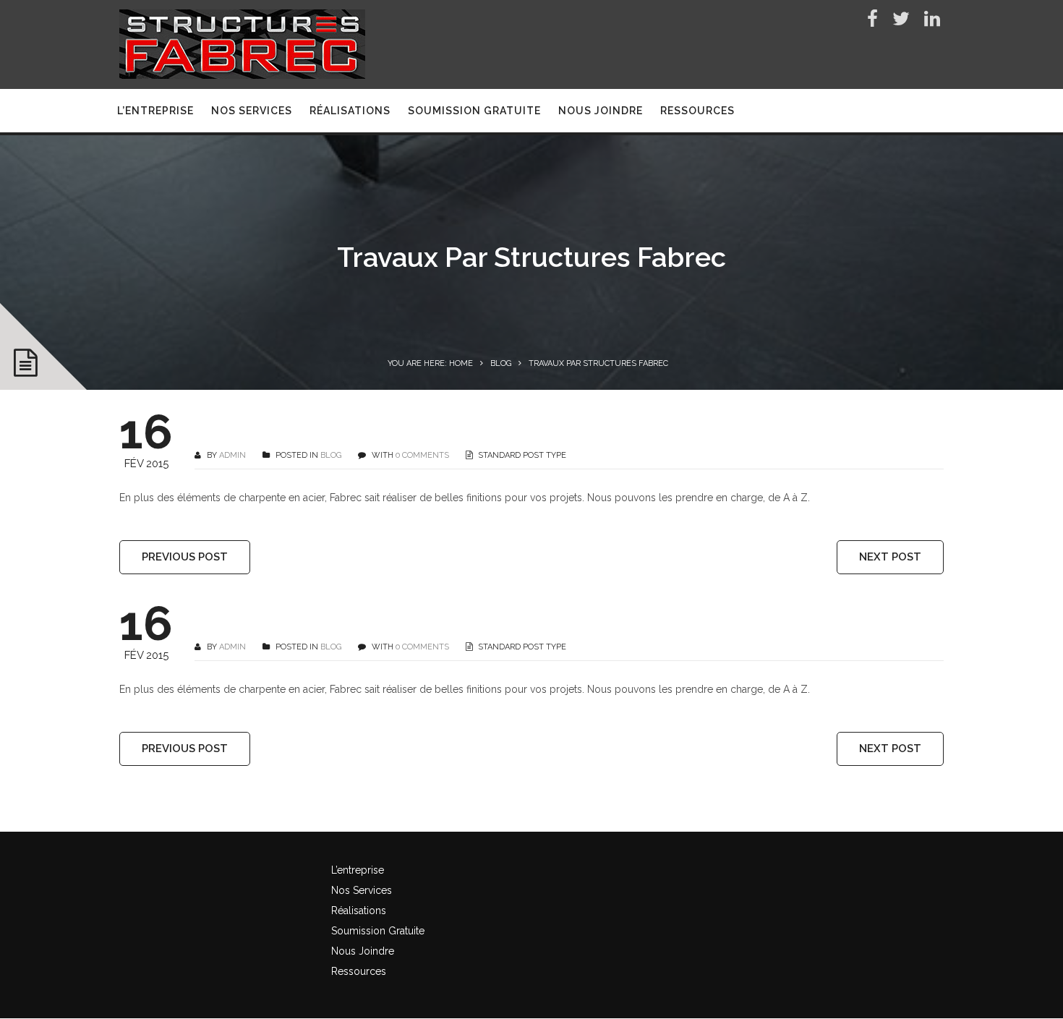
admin (232, 455)
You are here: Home (430, 363)
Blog (500, 363)
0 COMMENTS (422, 455)
